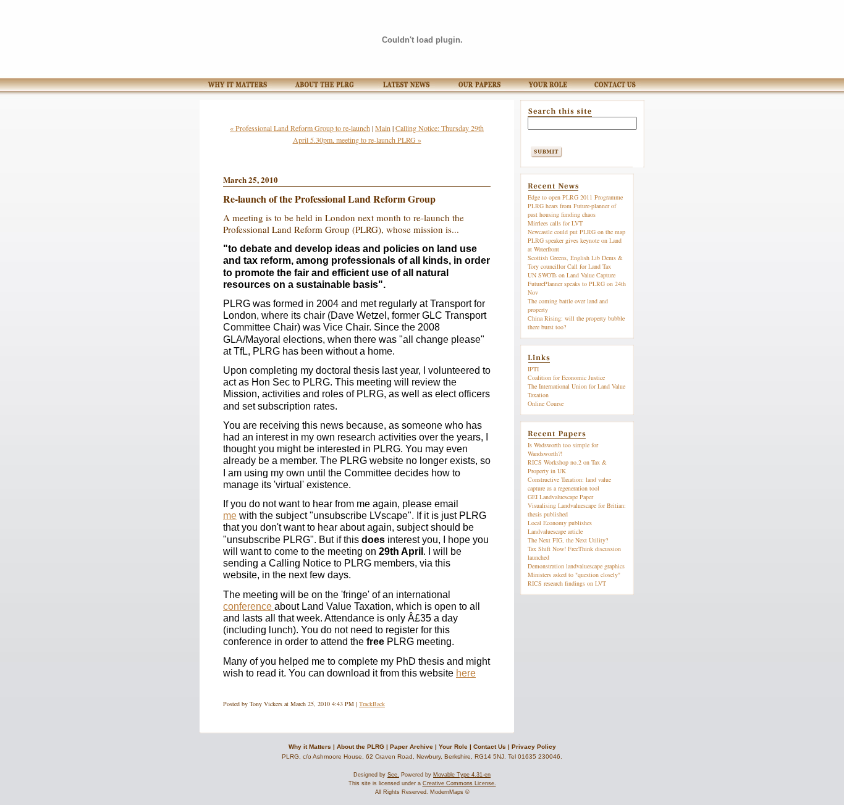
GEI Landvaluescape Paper (560, 496)
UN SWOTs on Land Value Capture (571, 275)
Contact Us (489, 746)
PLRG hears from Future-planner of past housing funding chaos (572, 210)
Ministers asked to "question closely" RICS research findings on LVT (574, 579)
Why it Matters (310, 746)
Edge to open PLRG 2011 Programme (575, 197)
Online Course (545, 403)
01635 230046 (539, 756)
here (466, 673)
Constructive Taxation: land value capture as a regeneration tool (569, 483)
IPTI (533, 369)
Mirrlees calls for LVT (555, 223)
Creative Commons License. (459, 783)
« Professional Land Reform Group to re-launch (300, 128)
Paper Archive (411, 746)
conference (248, 606)
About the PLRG (360, 746)
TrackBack (372, 703)
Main (382, 128)
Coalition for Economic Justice (566, 377)
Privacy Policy (534, 746)
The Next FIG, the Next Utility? (568, 540)
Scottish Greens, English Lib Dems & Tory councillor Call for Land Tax (575, 262)
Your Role (453, 746)
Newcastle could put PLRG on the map (576, 231)
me (230, 515)
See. (393, 775)
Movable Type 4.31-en (462, 775)
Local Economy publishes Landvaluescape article (560, 527)
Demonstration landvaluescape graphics (576, 566)
